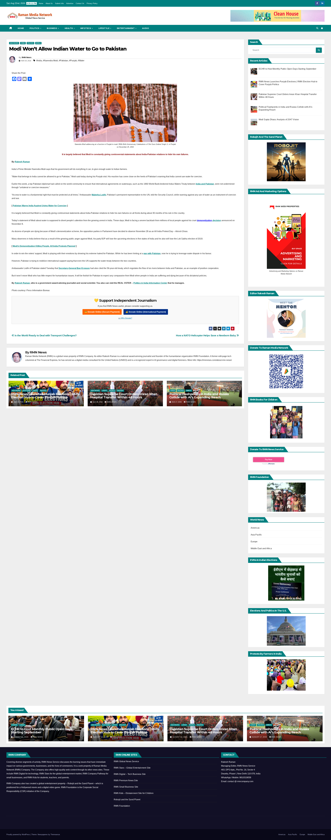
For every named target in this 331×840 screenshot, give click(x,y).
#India (39, 60)
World (38, 43)
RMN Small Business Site (126, 787)
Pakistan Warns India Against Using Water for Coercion (40, 206)
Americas (255, 528)
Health (69, 28)
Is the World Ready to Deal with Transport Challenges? (45, 335)
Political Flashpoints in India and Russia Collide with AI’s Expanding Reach (199, 395)
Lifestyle (104, 28)
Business (52, 28)
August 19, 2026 (100, 737)
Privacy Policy (92, 3)
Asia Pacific (14, 43)
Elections (26, 390)
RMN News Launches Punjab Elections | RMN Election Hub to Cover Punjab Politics (45, 395)
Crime (23, 43)
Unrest (188, 390)
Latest (35, 390)
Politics (35, 28)
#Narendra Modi (50, 60)
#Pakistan (63, 60)
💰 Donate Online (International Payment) (146, 312)
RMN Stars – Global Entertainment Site (132, 768)
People (112, 390)
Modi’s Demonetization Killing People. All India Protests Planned (44, 246)
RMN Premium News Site (126, 780)
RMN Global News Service (126, 761)
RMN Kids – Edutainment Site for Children (133, 793)
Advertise (69, 3)
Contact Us (80, 3)
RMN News (26, 57)
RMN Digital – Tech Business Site (130, 774)
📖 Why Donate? (125, 318)
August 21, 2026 (21, 737)
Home (41, 3)
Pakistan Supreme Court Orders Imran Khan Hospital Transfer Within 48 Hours (123, 395)
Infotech (86, 28)
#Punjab (73, 60)
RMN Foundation (122, 806)
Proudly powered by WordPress (18, 834)
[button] (317, 28)
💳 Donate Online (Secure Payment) (102, 312)
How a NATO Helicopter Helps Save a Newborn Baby (206, 335)
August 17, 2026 (260, 737)
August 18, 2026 (180, 737)
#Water (81, 60)
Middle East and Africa (261, 548)
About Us (49, 3)
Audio (145, 28)
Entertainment (126, 28)
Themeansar (55, 834)
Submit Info (59, 3)
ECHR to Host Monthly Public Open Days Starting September (41, 730)
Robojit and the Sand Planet (127, 799)
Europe (254, 541)
